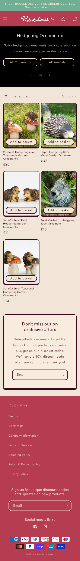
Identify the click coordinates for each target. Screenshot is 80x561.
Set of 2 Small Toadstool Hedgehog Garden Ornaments (18, 292)
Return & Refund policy (24, 464)
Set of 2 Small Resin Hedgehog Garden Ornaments (15, 224)
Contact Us (16, 426)
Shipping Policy (20, 455)
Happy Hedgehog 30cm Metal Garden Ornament (56, 153)
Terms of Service (20, 445)
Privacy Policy (18, 474)
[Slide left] (30, 75)
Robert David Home (44, 554)
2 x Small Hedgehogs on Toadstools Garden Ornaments (18, 155)
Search (13, 416)
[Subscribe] (62, 375)
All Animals (57, 62)
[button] (8, 17)
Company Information (23, 435)
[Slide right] (49, 75)
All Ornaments (20, 62)
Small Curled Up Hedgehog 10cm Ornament (58, 222)
